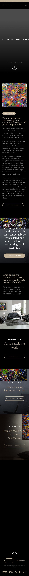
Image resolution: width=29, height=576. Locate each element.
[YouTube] (16, 553)
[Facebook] (12, 553)
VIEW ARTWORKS (14, 255)
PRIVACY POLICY (21, 560)
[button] (13, 5)
